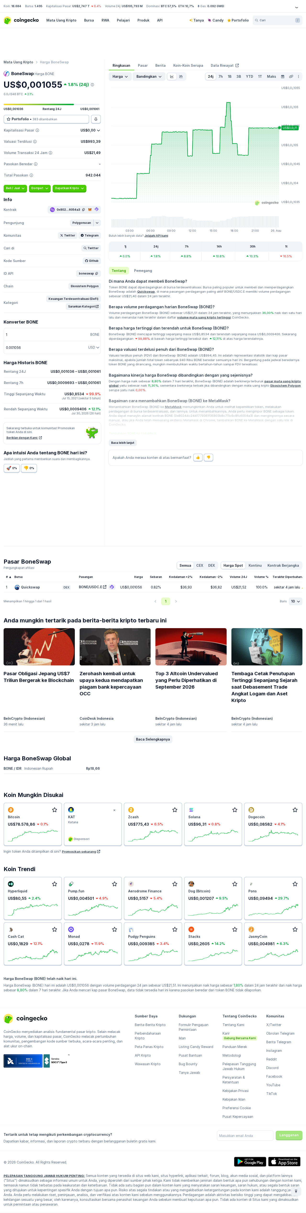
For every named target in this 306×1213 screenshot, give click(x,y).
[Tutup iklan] (114, 810)
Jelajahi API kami (156, 235)
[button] (82, 223)
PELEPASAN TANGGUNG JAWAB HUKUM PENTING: (44, 1176)
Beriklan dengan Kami (22, 437)
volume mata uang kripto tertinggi (204, 317)
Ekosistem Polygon (285, 385)
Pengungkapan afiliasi (19, 568)
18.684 (16, 6)
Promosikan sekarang (79, 851)
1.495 (38, 6)
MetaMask (173, 407)
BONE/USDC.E (90, 587)
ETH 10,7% (186, 6)
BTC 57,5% (168, 6)
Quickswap (146, 291)
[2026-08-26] (282, 76)
